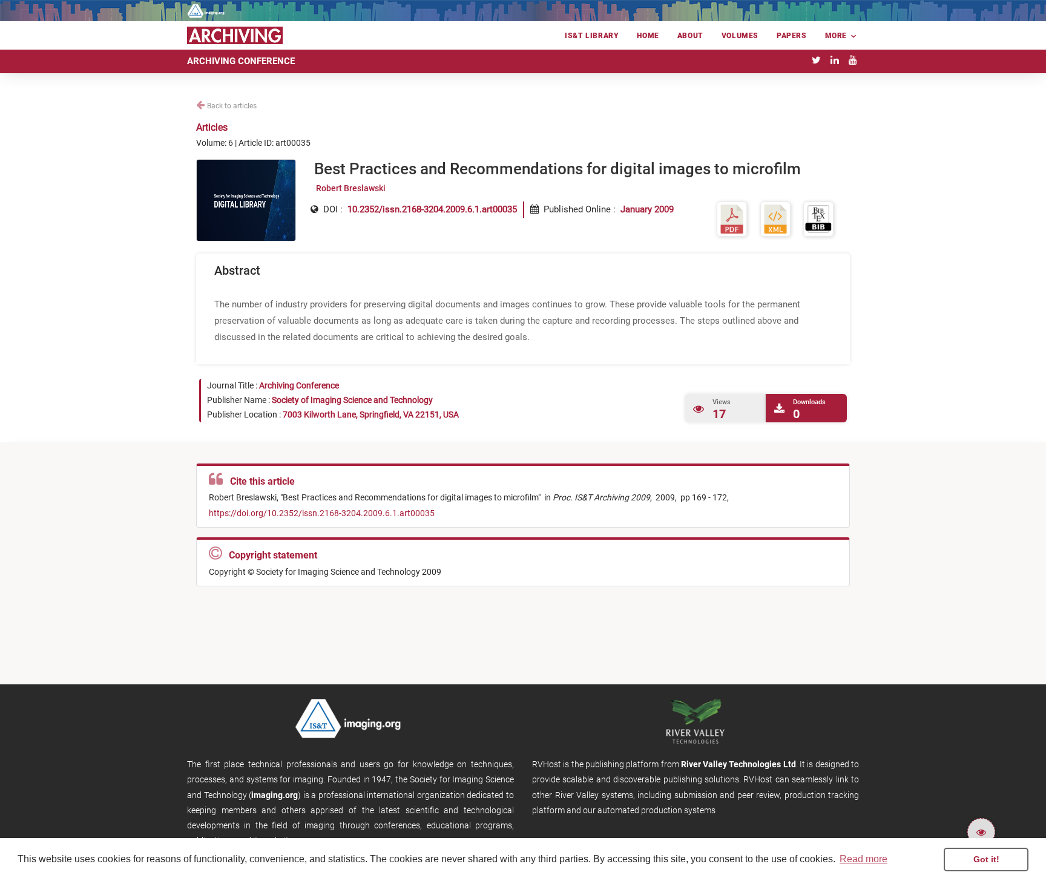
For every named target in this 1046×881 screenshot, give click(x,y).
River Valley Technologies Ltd (738, 764)
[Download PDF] (732, 218)
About (690, 35)
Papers (792, 35)
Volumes (740, 35)
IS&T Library (592, 35)
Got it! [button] (986, 859)
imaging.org (274, 795)
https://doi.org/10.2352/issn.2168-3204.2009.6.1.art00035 (322, 513)
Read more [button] (863, 859)
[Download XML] (775, 218)
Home (648, 35)
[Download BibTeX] (818, 218)
